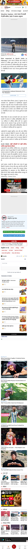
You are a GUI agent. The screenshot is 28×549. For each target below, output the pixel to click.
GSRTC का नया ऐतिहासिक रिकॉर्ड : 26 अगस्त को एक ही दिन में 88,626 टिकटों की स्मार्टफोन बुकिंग (15, 519)
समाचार (2, 11)
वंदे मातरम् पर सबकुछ (16, 11)
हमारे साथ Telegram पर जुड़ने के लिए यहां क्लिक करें (14, 235)
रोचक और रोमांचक (16, 253)
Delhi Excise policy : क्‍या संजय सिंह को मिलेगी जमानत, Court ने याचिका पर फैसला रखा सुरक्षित (12, 244)
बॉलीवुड (8, 11)
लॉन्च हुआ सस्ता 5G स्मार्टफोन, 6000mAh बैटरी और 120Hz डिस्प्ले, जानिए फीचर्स (5, 532)
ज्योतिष (22, 248)
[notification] (25, 7)
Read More (7, 190)
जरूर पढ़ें (5, 473)
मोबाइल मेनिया (6, 523)
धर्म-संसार (11, 250)
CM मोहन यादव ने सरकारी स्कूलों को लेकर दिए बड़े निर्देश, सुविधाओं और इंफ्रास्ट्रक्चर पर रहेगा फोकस (5, 519)
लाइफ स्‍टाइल (4, 250)
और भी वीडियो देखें (5, 489)
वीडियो (4, 486)
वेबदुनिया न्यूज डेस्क (10, 54)
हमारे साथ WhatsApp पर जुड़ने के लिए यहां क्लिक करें (14, 231)
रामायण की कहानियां (6, 253)
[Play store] (23, 7)
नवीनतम (5, 509)
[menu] (2, 7)
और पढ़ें (7, 227)
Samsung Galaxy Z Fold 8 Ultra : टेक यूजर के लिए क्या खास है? (15, 532)
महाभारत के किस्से (18, 250)
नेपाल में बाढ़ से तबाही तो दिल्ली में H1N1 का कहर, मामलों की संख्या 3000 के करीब (14, 483)
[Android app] (7, 539)
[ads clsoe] (27, 541)
